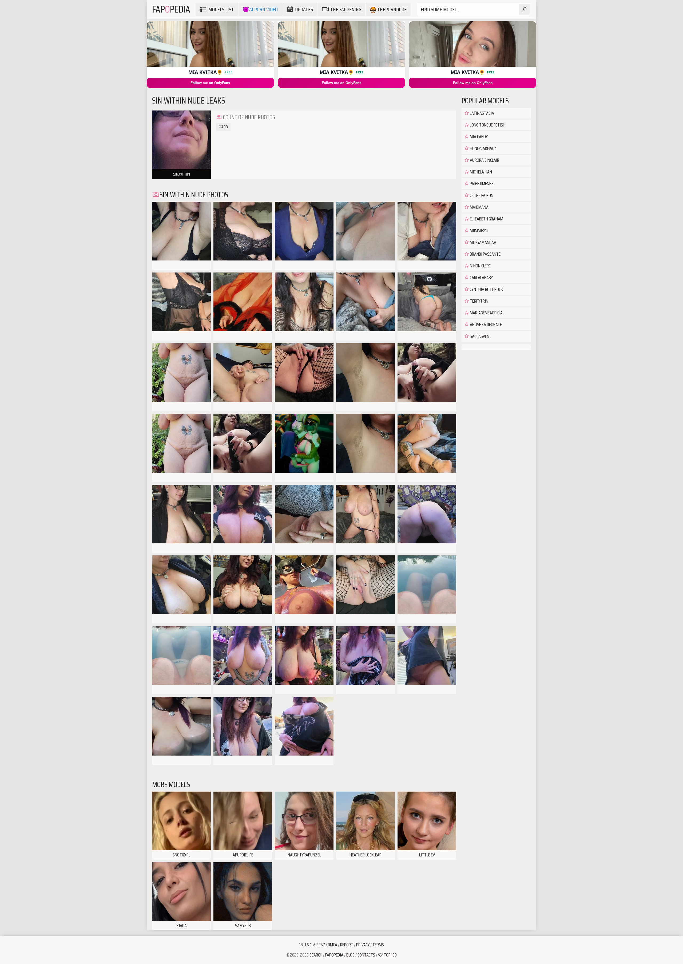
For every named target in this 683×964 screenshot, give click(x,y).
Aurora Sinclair (484, 160)
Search (315, 955)
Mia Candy (478, 136)
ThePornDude (391, 9)
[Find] (524, 9)
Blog (350, 955)
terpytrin (478, 301)
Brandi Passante (485, 254)
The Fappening (345, 9)
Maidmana (479, 207)
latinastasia (481, 113)
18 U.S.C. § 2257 (312, 945)
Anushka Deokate (485, 324)
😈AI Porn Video (260, 9)
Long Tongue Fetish (487, 125)
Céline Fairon (481, 195)
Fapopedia (334, 955)
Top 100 (390, 955)
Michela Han (480, 172)
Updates (304, 9)
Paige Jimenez (481, 183)
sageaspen (479, 336)
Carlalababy (481, 277)
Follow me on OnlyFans (210, 83)
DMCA (332, 945)
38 (225, 127)
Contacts (366, 955)
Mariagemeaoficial (486, 313)
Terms (378, 945)
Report (346, 945)
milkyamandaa (482, 242)
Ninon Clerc (480, 266)
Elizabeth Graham (486, 219)
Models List (221, 9)
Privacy (363, 945)
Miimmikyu (478, 230)
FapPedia (171, 9)
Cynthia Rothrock (486, 289)
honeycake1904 (483, 148)
